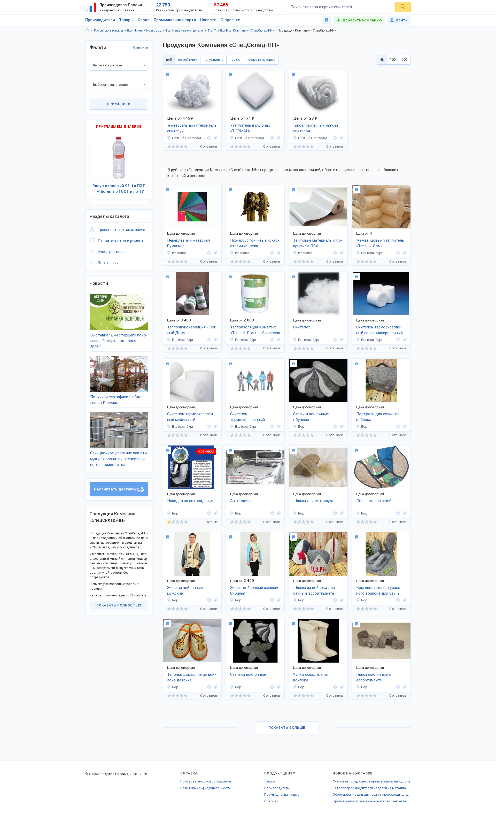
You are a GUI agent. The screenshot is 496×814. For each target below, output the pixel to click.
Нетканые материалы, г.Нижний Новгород (228, 30)
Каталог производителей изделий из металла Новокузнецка (372, 788)
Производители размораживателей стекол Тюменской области (372, 801)
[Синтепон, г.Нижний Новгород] (215, 138)
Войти (402, 20)
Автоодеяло (241, 500)
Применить (119, 104)
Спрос (144, 20)
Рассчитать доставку (115, 489)
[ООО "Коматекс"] (398, 253)
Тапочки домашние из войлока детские (191, 677)
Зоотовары (108, 262)
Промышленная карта (175, 20)
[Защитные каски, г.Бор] (341, 513)
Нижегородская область (129, 30)
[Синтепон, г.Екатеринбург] (341, 340)
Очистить (140, 47)
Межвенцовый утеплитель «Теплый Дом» (380, 243)
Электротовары (112, 251)
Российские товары (108, 30)
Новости (208, 20)
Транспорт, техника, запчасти (123, 229)
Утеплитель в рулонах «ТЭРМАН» (250, 128)
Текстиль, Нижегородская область (210, 30)
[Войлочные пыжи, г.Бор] (404, 687)
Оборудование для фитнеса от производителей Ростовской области (372, 794)
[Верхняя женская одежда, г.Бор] (278, 600)
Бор (301, 426)
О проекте (230, 20)
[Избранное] (326, 20)
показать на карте (260, 60)
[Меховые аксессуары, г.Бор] (404, 513)
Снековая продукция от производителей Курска (371, 781)
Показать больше (286, 727)
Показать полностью (118, 605)
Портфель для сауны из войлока (377, 417)
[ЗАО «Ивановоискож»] (209, 253)
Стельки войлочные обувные (311, 417)
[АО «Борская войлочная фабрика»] (335, 426)
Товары (126, 20)
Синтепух (301, 327)
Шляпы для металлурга (314, 500)
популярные (213, 60)
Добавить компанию (362, 20)
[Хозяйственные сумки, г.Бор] (404, 426)
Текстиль (168, 30)
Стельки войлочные (248, 674)
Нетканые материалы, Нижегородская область (222, 30)
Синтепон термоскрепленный (247, 417)
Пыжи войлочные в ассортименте (373, 677)
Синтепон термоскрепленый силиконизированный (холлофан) (379, 330)
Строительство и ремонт (121, 241)
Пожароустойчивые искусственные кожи (255, 243)
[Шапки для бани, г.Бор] (341, 600)
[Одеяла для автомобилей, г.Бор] (278, 513)
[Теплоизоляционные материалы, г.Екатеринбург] (404, 253)
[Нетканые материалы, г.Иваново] (215, 253)
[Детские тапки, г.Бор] (215, 687)
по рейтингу (187, 60)
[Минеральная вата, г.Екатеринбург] (278, 340)
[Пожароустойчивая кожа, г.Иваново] (278, 253)
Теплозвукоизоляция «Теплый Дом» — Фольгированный (191, 330)
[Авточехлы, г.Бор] (215, 513)
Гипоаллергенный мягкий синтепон (315, 128)
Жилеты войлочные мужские (185, 590)
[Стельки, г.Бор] (341, 426)
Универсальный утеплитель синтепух (191, 128)
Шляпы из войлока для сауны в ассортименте (314, 590)
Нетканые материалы (188, 30)
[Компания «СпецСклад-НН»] (209, 138)
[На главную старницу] (87, 30)
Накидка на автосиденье (190, 500)
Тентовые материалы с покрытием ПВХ (317, 243)
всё (169, 60)
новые (235, 60)
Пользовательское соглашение (205, 781)
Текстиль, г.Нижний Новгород (216, 30)
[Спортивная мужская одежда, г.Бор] (215, 600)
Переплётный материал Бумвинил (188, 243)
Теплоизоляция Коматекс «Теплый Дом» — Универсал (255, 330)
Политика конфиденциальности (205, 788)
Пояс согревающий (373, 500)
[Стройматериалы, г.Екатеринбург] (215, 340)
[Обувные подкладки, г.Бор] (341, 687)
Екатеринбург (372, 253)
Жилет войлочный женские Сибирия (254, 590)
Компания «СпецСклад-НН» (253, 30)
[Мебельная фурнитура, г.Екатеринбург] (215, 426)
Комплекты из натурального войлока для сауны (379, 590)
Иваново (179, 253)
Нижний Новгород (147, 30)
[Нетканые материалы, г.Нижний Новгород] (278, 138)
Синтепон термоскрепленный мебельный (190, 417)
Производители (100, 20)
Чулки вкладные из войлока (310, 677)
